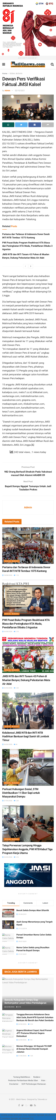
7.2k (31, 1056)
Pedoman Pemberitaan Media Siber (23, 1080)
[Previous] (25, 266)
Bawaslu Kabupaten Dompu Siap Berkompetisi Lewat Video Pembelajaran (25, 1001)
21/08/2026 (22, 1056)
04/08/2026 (8, 631)
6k (16, 744)
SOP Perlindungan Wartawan (34, 1084)
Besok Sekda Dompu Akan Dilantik (32, 910)
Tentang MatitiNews (21, 1077)
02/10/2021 (20, 90)
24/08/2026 (10, 1007)
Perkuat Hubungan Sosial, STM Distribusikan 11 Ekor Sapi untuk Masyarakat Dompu (21, 793)
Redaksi (36, 1077)
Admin (7, 90)
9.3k (31, 1024)
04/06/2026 (8, 744)
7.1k (17, 575)
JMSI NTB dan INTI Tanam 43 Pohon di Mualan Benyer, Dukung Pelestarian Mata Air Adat (26, 680)
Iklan (43, 1080)
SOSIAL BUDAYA (16, 73)
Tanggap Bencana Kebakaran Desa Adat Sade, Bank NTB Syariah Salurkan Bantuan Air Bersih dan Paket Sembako (35, 1017)
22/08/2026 (22, 1040)
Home (4, 73)
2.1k (17, 631)
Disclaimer (13, 1084)
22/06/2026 (8, 688)
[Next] (31, 266)
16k (30, 1040)
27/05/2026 (8, 800)
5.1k (17, 857)
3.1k (19, 1007)
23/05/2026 (8, 857)
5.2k (17, 800)
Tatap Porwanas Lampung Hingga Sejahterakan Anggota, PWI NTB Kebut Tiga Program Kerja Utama (27, 849)
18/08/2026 (8, 575)
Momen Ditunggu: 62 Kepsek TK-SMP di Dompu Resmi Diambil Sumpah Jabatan (34, 1049)
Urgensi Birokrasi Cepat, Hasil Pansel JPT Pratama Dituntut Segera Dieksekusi (34, 1033)
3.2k (17, 688)
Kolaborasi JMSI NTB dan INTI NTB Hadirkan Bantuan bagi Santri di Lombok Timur (25, 736)
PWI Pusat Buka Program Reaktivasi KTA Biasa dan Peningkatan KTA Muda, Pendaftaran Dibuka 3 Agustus (27, 246)
